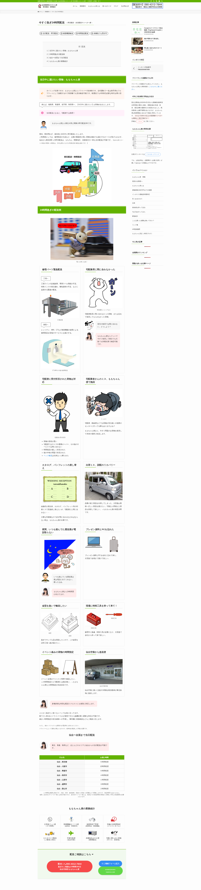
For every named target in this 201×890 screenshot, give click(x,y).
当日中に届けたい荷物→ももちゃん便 (63, 51)
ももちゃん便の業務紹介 (58, 61)
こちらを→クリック (152, 154)
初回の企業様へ (137, 181)
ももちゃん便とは (138, 185)
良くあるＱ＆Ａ (137, 199)
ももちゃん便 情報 (138, 177)
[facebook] (151, 1)
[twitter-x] (153, 1)
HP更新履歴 (136, 229)
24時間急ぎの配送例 (57, 54)
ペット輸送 (48, 455)
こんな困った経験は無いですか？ (143, 220)
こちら (140, 121)
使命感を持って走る (138, 207)
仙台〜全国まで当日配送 (58, 58)
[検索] (162, 1)
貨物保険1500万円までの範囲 (142, 190)
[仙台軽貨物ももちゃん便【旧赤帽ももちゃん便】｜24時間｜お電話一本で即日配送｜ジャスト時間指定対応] (48, 6)
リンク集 (135, 225)
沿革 (133, 203)
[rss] (156, 1)
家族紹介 (135, 216)
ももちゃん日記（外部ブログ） (142, 233)
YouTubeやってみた (138, 212)
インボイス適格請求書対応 (141, 194)
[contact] (159, 1)
